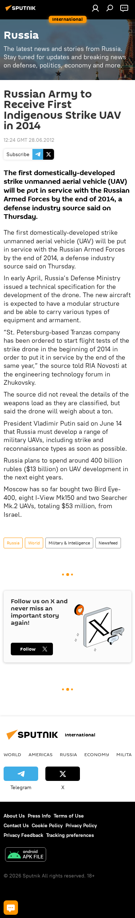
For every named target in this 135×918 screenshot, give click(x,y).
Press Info (39, 815)
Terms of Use (69, 815)
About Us (14, 815)
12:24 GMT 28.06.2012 (29, 140)
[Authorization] (95, 8)
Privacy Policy (81, 825)
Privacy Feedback (23, 835)
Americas (40, 754)
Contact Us (16, 825)
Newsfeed (108, 542)
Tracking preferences (70, 835)
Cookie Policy (47, 825)
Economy (96, 754)
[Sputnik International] (22, 11)
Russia (13, 542)
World (34, 542)
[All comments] (11, 907)
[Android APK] (25, 855)
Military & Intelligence (69, 542)
